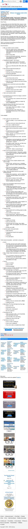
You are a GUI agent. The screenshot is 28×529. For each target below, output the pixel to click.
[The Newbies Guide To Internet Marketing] (4, 346)
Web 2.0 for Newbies (22, 365)
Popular (23, 516)
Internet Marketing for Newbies (9, 358)
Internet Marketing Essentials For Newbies (23, 350)
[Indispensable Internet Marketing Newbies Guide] (16, 360)
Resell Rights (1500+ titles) (9, 385)
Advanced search (9, 516)
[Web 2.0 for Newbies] (16, 368)
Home (2, 516)
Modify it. (19, 377)
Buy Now (9, 405)
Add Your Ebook (12, 518)
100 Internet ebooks (9, 393)
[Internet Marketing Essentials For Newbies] (16, 353)
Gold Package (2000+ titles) (9, 382)
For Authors (10, 520)
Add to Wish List (18, 329)
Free (6, 518)
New (2, 518)
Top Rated (17, 516)
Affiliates (20, 522)
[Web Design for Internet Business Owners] (4, 353)
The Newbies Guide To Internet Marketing (9, 343)
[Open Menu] (24, 1)
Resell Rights (14, 522)
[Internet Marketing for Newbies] (4, 360)
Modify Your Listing (22, 518)
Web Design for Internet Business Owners (10, 350)
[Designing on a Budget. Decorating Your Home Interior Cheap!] (4, 369)
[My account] (26, 1)
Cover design (18, 520)
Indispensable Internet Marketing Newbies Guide (23, 358)
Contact (2, 524)
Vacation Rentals (11, 470)
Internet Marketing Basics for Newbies (23, 343)
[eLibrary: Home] (4, 1)
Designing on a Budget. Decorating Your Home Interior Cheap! (10, 365)
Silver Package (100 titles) (9, 384)
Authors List (3, 520)
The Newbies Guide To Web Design (9, 484)
